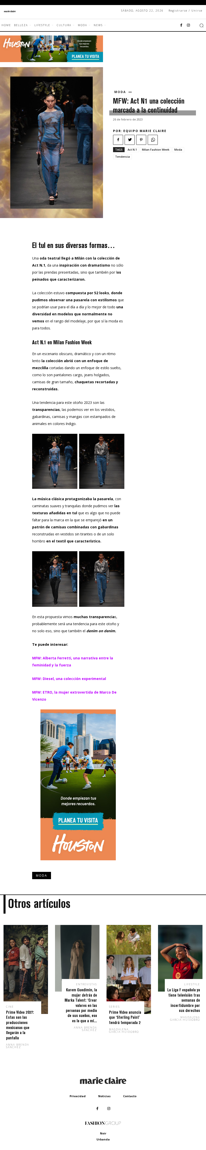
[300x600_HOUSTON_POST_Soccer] (78, 864)
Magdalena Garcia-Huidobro (124, 1031)
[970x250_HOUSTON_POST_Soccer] (51, 61)
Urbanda (103, 1139)
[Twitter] (130, 140)
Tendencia (122, 156)
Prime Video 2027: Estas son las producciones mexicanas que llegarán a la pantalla (20, 1024)
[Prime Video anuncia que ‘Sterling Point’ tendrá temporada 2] (129, 969)
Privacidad (78, 1096)
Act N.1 (132, 149)
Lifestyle (192, 984)
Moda (120, 92)
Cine (10, 1006)
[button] (201, 25)
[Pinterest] (141, 140)
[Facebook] (181, 25)
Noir (103, 1133)
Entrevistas (86, 984)
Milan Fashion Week (155, 149)
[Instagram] (188, 25)
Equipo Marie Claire (145, 131)
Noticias (104, 1096)
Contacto (129, 1096)
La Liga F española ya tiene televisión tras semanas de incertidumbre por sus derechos (183, 1000)
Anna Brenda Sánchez (17, 1046)
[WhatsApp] (153, 140)
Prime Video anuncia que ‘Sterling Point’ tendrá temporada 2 (125, 1017)
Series (114, 1006)
